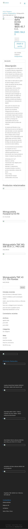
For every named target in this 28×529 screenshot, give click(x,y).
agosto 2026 (6, 320)
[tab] (14, 61)
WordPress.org (6, 345)
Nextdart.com (18, 527)
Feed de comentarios (8, 342)
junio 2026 (5, 325)
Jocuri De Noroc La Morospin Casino (12, 294)
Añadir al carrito (20, 45)
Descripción (7, 61)
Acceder (5, 338)
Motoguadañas (12, 13)
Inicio (4, 11)
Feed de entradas (7, 340)
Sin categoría (6, 331)
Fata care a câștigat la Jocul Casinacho (13, 305)
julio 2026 (5, 322)
